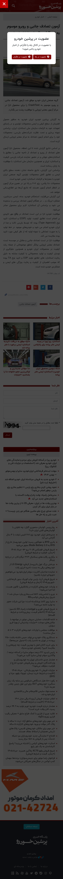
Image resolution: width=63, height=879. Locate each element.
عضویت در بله (41, 57)
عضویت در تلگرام (20, 57)
